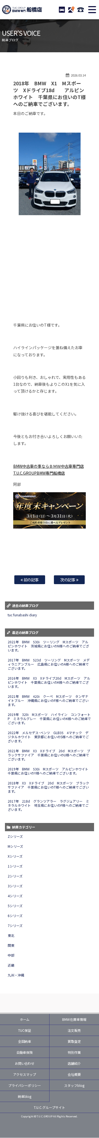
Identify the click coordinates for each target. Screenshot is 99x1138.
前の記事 (31, 579)
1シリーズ (15, 866)
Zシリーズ (15, 836)
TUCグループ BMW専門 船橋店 (22, 9)
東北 (11, 935)
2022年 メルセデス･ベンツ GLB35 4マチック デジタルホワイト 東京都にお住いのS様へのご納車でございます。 (48, 736)
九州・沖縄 (16, 975)
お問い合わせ (25, 1063)
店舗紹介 (74, 1063)
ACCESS (71, 10)
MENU (92, 10)
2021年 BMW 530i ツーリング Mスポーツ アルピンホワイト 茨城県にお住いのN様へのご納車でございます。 (48, 645)
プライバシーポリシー (24, 1085)
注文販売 (74, 1030)
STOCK (62, 10)
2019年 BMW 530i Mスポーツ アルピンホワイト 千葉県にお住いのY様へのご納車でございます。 (50, 771)
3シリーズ (15, 885)
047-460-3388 (80, 10)
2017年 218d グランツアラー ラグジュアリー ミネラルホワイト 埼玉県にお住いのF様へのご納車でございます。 (48, 805)
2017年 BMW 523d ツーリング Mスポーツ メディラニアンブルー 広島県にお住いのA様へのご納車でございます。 (49, 664)
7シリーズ (15, 925)
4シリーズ (15, 895)
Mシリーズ (15, 846)
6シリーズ (15, 915)
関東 (11, 945)
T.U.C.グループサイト (49, 1107)
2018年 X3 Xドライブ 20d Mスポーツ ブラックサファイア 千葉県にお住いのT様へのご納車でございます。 (48, 787)
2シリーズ (15, 876)
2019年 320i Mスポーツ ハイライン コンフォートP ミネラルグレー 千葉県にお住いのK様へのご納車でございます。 (49, 718)
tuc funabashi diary (22, 614)
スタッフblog (74, 1085)
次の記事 (68, 579)
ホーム (25, 1019)
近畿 (11, 965)
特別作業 (74, 1052)
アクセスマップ (24, 1074)
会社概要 (74, 1074)
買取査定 (74, 1041)
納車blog (25, 1096)
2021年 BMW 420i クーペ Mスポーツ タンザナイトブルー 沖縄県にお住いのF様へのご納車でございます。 (48, 700)
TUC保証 (24, 1030)
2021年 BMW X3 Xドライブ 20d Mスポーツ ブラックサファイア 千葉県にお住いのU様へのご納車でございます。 (49, 754)
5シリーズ (15, 905)
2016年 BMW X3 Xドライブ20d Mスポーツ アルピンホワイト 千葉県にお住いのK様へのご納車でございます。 (49, 682)
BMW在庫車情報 (74, 1019)
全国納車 (24, 1041)
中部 (11, 955)
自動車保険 (24, 1052)
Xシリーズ (15, 856)
